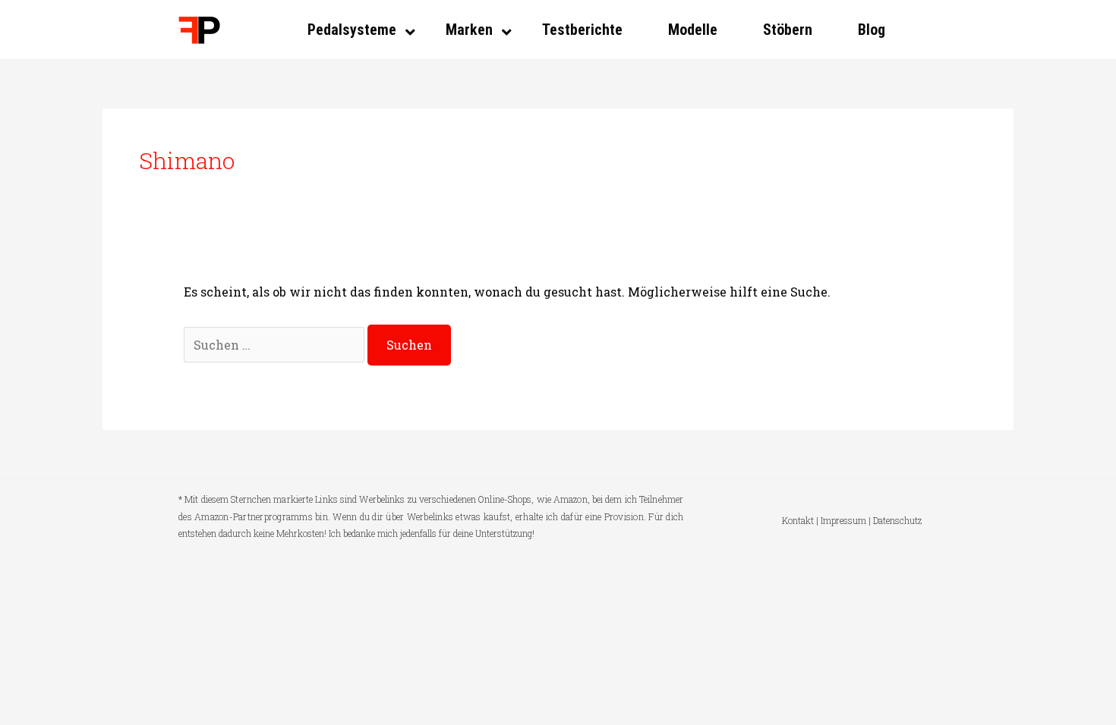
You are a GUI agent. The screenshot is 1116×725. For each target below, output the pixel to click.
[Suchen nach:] (275, 345)
